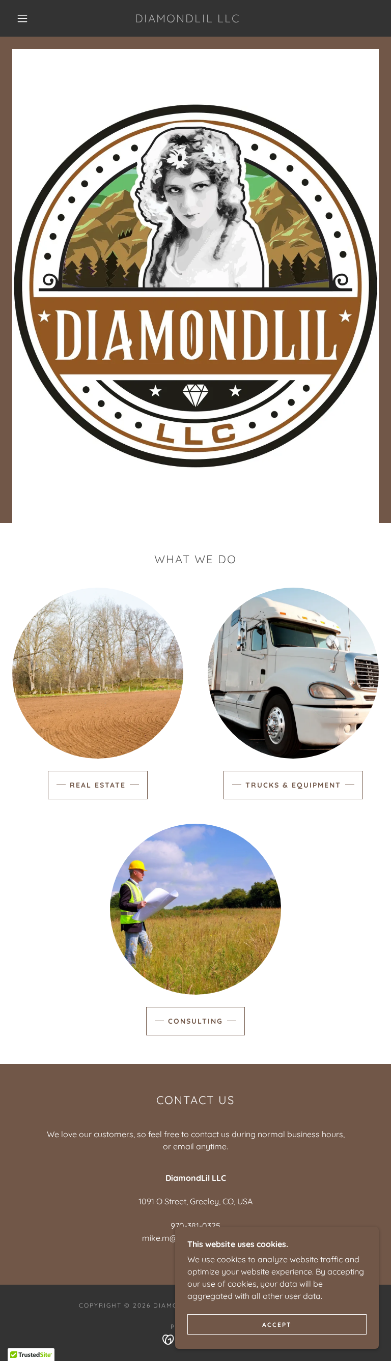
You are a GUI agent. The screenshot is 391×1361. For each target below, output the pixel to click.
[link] (187, 19)
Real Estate (98, 785)
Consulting (195, 1021)
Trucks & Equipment (293, 785)
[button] (22, 18)
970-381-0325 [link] (195, 1226)
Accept (277, 1324)
